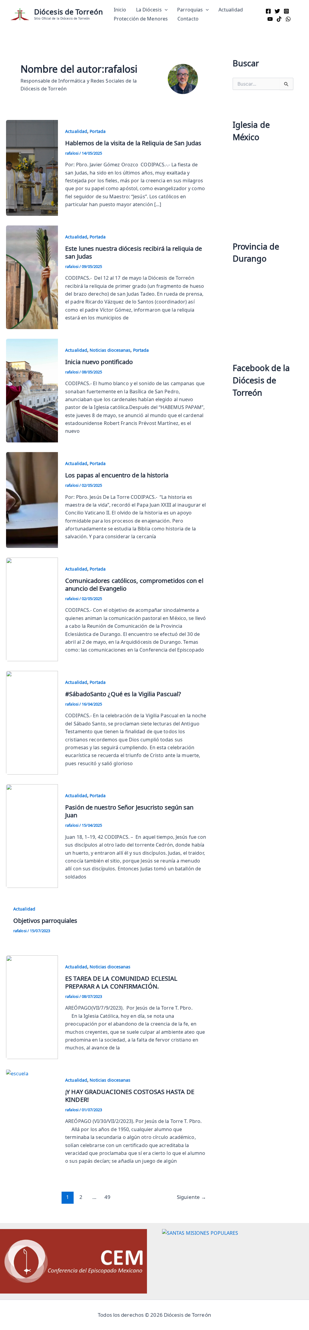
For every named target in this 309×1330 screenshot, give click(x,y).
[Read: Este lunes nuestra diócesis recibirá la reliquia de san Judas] (32, 276)
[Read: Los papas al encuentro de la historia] (32, 499)
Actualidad (230, 9)
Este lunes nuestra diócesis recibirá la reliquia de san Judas (133, 252)
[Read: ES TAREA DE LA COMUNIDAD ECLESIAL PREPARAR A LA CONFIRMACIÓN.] (32, 1006)
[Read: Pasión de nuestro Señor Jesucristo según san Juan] (32, 835)
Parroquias (190, 9)
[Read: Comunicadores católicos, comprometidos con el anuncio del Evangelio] (32, 608)
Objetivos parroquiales (45, 920)
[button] (165, 9)
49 (107, 1197)
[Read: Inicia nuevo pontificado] (32, 389)
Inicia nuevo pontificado (99, 361)
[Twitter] (277, 11)
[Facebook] (268, 11)
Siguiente (191, 1197)
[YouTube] (270, 19)
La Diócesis (149, 9)
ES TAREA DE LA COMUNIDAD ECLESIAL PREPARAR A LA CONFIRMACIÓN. (121, 982)
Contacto (188, 18)
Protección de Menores (141, 18)
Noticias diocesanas (110, 350)
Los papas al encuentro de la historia (116, 474)
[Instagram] (286, 11)
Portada (98, 131)
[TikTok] (279, 19)
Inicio (120, 9)
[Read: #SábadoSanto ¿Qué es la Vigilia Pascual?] (32, 721)
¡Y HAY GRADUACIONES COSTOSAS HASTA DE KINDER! (129, 1095)
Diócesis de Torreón (68, 11)
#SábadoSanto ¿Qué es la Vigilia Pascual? (123, 693)
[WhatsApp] (288, 19)
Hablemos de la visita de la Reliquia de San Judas (134, 142)
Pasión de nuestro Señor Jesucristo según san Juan (129, 811)
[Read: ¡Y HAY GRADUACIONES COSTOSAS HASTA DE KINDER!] (17, 1072)
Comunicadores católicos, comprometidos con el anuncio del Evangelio (134, 584)
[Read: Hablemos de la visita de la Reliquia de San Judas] (32, 166)
